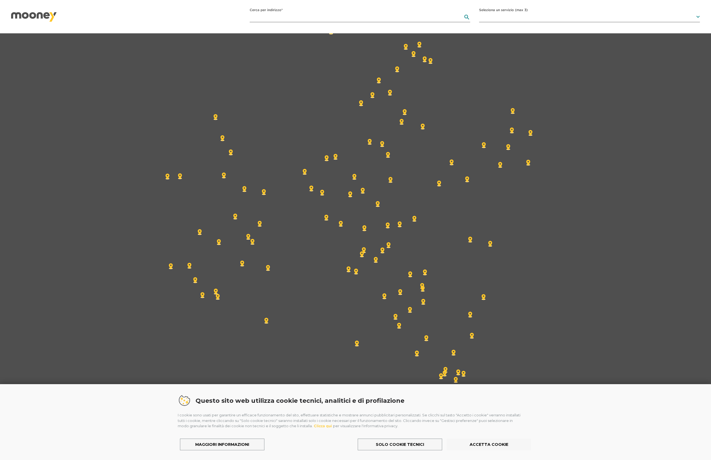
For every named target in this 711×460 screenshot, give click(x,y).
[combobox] (360, 17)
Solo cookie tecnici (400, 444)
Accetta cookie (489, 444)
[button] (364, 228)
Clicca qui (323, 426)
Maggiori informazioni (222, 444)
